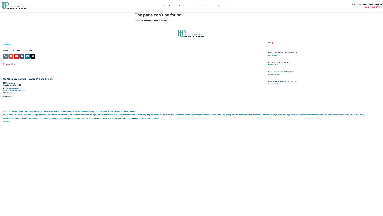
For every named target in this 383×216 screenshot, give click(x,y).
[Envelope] (10, 56)
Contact (227, 6)
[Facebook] (21, 56)
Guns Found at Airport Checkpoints (281, 72)
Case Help (182, 6)
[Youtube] (16, 56)
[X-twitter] (32, 56)
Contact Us (9, 64)
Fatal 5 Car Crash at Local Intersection (282, 53)
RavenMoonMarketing (85, 111)
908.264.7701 (373, 7)
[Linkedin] (27, 56)
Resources (208, 6)
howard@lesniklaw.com (17, 90)
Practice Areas (168, 6)
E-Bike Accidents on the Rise (279, 62)
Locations (195, 6)
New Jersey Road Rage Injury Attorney (282, 81)
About (155, 6)
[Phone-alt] (5, 56)
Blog (219, 6)
